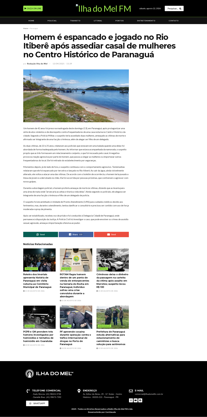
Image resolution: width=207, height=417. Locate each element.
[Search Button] (181, 8)
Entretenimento (146, 21)
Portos (119, 21)
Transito (75, 21)
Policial (52, 21)
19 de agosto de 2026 (108, 348)
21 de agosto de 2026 (34, 291)
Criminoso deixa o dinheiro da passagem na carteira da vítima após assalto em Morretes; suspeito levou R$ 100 (112, 280)
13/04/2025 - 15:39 (62, 64)
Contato (174, 21)
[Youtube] (136, 400)
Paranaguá (34, 28)
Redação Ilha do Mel (37, 64)
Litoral (98, 21)
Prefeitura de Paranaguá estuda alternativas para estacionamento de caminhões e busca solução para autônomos (110, 338)
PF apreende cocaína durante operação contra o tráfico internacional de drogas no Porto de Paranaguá (75, 338)
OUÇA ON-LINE (33, 8)
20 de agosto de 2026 (34, 345)
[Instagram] (131, 400)
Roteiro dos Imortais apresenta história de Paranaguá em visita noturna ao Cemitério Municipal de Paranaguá (37, 280)
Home (31, 21)
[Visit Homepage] (103, 8)
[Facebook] (140, 400)
